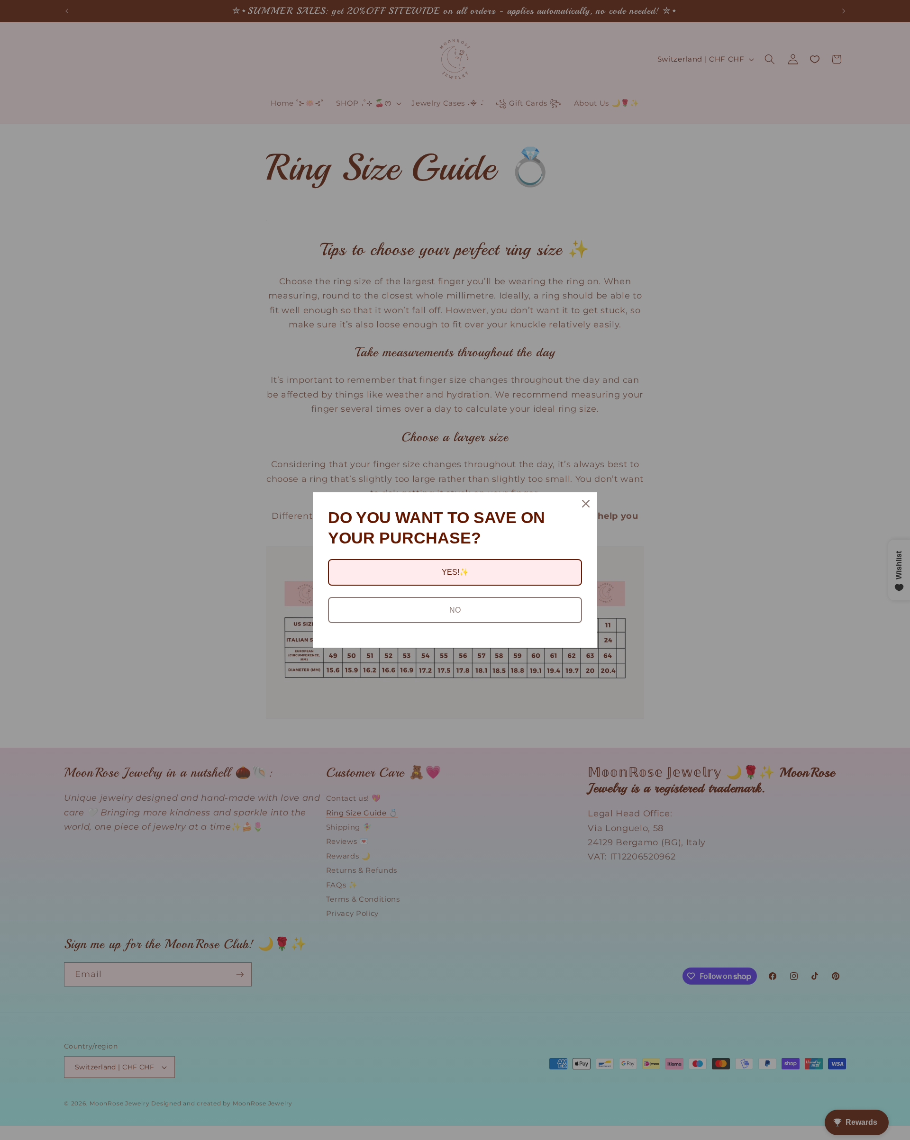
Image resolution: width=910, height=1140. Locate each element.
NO (455, 610)
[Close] (585, 503)
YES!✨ (455, 572)
